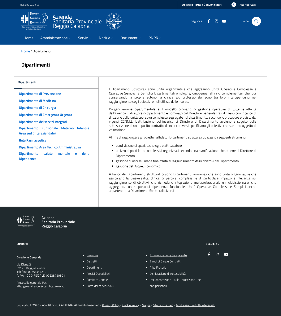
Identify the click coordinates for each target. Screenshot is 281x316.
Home (28, 38)
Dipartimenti (94, 267)
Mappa (146, 305)
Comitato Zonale (97, 279)
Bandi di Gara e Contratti (165, 261)
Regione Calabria (29, 4)
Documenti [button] (129, 38)
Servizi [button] (83, 38)
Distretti (92, 261)
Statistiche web (163, 305)
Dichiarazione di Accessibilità (168, 273)
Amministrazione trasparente (168, 255)
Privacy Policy (110, 305)
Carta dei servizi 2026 (100, 285)
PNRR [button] (153, 38)
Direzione (92, 255)
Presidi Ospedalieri (98, 273)
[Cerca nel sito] (256, 21)
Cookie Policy (130, 305)
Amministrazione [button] (54, 38)
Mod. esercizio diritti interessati (195, 305)
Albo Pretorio (158, 267)
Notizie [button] (104, 38)
